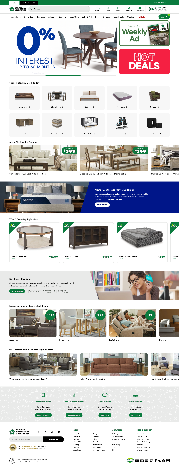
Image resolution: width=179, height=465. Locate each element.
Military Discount (142, 450)
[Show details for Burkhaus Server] (88, 238)
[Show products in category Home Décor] (57, 123)
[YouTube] (52, 431)
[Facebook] (38, 431)
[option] (63, 47)
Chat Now (105, 415)
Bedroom (96, 436)
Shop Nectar (102, 204)
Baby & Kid (97, 447)
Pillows (95, 439)
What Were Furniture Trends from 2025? (28, 378)
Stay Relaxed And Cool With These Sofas (28, 173)
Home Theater (97, 445)
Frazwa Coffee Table (19, 256)
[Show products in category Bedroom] (89, 96)
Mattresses (76, 436)
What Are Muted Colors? (92, 378)
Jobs (113, 447)
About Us (115, 442)
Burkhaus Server (71, 256)
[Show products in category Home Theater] (154, 123)
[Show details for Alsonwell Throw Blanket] (142, 238)
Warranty (140, 445)
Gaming (76, 445)
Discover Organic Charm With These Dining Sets (102, 173)
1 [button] (27, 75)
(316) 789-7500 (43, 415)
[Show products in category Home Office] (24, 123)
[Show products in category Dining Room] (57, 96)
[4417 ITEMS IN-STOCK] (32, 323)
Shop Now (135, 415)
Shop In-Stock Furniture (160, 2)
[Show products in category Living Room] (24, 96)
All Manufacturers (99, 450)
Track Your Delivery (143, 439)
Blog (113, 450)
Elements (63, 340)
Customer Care (142, 436)
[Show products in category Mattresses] (122, 96)
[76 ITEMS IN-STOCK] (132, 323)
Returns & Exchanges (144, 442)
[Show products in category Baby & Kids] (89, 123)
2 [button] (63, 75)
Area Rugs (77, 450)
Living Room (77, 434)
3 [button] (98, 75)
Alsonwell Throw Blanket (128, 256)
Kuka (161, 340)
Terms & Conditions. (34, 462)
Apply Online (17, 291)
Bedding (76, 439)
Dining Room (97, 434)
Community (116, 445)
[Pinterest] (59, 431)
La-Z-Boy (113, 340)
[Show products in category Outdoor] (154, 96)
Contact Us (140, 434)
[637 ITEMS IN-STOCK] (82, 323)
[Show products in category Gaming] (122, 123)
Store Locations (117, 436)
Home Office (77, 442)
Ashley (13, 258)
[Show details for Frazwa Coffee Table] (35, 238)
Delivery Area (117, 434)
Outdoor (76, 447)
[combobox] (59, 9)
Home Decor (97, 442)
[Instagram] (45, 431)
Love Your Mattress (143, 447)
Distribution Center (118, 439)
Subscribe (53, 439)
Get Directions (74, 415)
